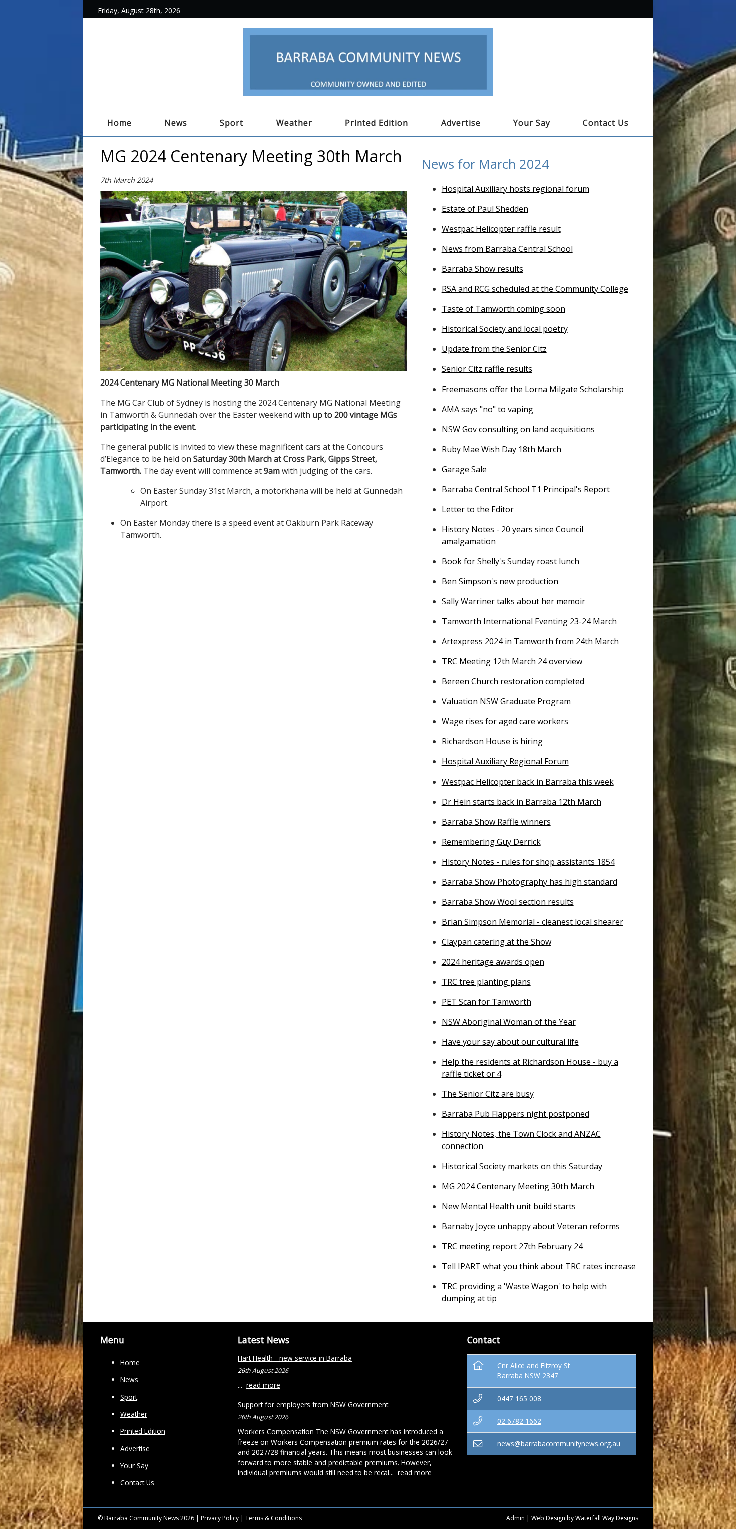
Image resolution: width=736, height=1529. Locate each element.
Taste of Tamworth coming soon (503, 308)
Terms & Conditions (273, 1518)
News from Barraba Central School (507, 248)
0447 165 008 (519, 1398)
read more (263, 1385)
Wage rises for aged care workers (505, 721)
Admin (515, 1518)
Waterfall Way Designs (606, 1518)
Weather (294, 122)
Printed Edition (376, 122)
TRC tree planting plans (486, 981)
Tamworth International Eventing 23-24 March (529, 621)
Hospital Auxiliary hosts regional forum (515, 188)
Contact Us (606, 122)
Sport (231, 122)
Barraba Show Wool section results (508, 901)
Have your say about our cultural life (510, 1041)
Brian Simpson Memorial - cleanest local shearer (532, 921)
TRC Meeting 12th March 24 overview (512, 661)
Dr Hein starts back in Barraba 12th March (521, 801)
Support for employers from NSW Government (313, 1404)
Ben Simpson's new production (500, 581)
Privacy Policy (220, 1518)
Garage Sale (464, 469)
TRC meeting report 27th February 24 (512, 1246)
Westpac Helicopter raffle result (501, 228)
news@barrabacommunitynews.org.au (558, 1443)
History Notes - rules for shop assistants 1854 (528, 861)
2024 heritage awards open (493, 961)
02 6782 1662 (519, 1421)
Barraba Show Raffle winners (496, 821)
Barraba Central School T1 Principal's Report (526, 489)
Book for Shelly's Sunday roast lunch (510, 561)
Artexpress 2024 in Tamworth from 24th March (530, 641)
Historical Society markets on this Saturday (522, 1166)
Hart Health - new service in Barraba (295, 1358)
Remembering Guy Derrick (491, 841)
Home (119, 122)
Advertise (461, 122)
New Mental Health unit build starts (509, 1206)
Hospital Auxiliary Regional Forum (505, 761)
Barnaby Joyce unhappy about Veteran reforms (531, 1226)
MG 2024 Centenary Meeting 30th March (518, 1186)
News (175, 122)
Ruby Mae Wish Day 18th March (501, 449)
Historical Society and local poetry (505, 328)
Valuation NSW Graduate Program (506, 701)
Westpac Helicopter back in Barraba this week (528, 781)
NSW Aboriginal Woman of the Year (509, 1021)
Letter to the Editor (478, 509)
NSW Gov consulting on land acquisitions (518, 429)
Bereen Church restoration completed (513, 681)
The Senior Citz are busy (488, 1093)
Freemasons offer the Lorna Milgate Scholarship (533, 389)
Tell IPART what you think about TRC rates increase (539, 1266)
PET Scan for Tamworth (486, 1001)
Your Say (531, 122)
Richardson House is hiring (492, 741)
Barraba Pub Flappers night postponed (515, 1113)
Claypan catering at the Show (496, 941)
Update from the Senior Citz (494, 348)
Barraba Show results (482, 268)
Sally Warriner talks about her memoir (513, 601)
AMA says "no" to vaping (487, 409)
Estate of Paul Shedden (485, 208)
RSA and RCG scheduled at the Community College (535, 288)
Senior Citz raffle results (487, 368)
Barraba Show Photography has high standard (529, 881)
